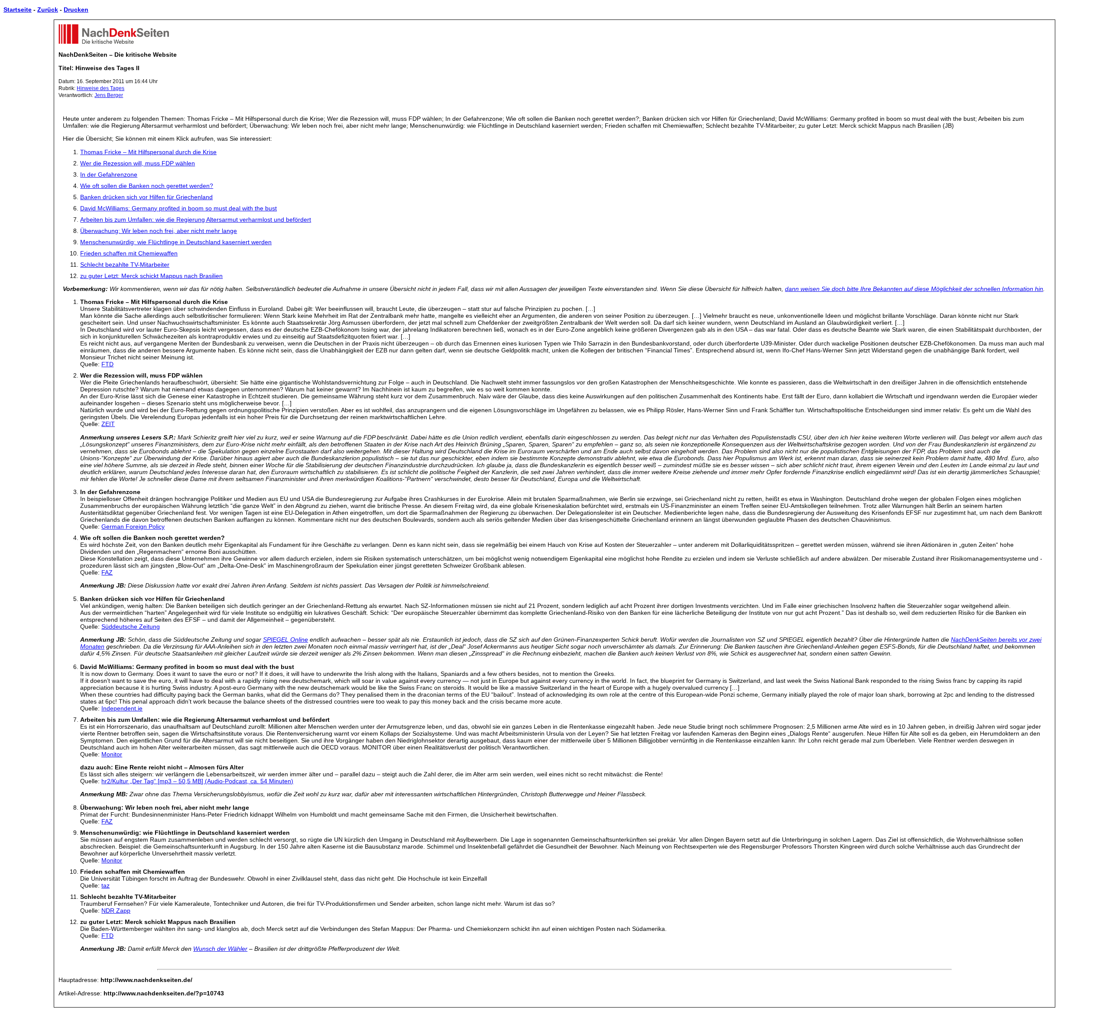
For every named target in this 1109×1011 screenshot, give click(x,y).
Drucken (76, 9)
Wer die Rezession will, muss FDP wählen (137, 163)
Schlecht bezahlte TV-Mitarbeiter (124, 264)
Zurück (47, 9)
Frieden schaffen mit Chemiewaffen (129, 253)
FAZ (107, 572)
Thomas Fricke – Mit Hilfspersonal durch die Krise (148, 152)
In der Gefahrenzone (108, 174)
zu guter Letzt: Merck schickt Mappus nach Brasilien (151, 275)
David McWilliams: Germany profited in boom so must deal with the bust (178, 208)
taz (105, 885)
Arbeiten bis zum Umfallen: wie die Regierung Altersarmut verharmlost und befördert (195, 219)
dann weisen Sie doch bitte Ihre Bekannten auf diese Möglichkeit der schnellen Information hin (914, 288)
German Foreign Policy (133, 526)
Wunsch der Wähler (220, 948)
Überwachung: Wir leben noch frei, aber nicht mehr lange (158, 230)
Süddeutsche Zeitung (130, 626)
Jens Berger (108, 95)
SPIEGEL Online (285, 639)
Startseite (17, 9)
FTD (107, 364)
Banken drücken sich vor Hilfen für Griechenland (146, 197)
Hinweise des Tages (100, 88)
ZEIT (108, 423)
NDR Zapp (115, 910)
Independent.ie (122, 708)
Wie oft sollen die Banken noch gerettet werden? (146, 185)
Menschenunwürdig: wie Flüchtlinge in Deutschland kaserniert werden (176, 242)
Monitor (111, 754)
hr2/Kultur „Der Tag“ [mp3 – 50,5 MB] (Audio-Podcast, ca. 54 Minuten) (197, 781)
